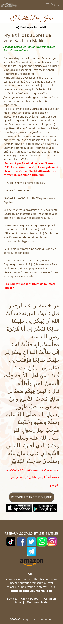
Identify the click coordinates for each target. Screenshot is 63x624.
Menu (54, 4)
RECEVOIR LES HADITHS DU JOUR (31, 497)
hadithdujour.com (42, 619)
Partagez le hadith (33, 27)
